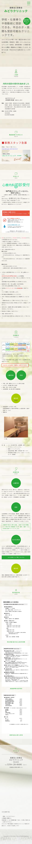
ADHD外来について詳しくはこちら (16, 557)
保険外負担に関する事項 (16, 735)
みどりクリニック (16, 9)
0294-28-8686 (14, 764)
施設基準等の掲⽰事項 (16, 688)
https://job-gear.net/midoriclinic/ (10, 149)
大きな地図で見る (6, 812)
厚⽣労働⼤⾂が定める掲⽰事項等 (16, 642)
